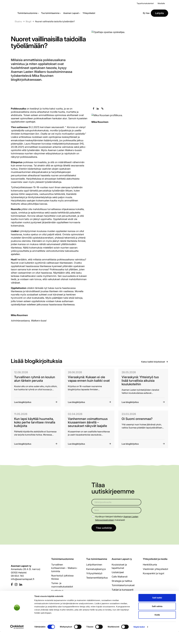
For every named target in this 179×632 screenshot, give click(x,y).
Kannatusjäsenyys (96, 569)
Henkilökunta (150, 564)
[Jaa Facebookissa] (93, 108)
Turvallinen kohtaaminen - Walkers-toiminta (64, 568)
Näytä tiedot (139, 627)
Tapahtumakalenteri (145, 3)
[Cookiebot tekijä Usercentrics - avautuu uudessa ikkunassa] (17, 627)
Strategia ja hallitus (122, 581)
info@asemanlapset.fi (22, 579)
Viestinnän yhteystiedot (155, 569)
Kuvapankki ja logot (153, 573)
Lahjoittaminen (94, 564)
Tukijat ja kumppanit (122, 589)
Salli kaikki (157, 598)
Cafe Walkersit (120, 576)
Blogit (28, 21)
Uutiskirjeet (118, 572)
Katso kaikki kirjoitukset (153, 361)
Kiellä (157, 615)
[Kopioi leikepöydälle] (102, 108)
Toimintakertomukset (123, 585)
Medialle (161, 3)
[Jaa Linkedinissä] (98, 108)
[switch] (78, 627)
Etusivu (18, 21)
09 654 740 (17, 575)
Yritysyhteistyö (94, 573)
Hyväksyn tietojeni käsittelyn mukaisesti (116, 518)
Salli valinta (157, 606)
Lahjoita (159, 13)
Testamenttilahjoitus (97, 577)
